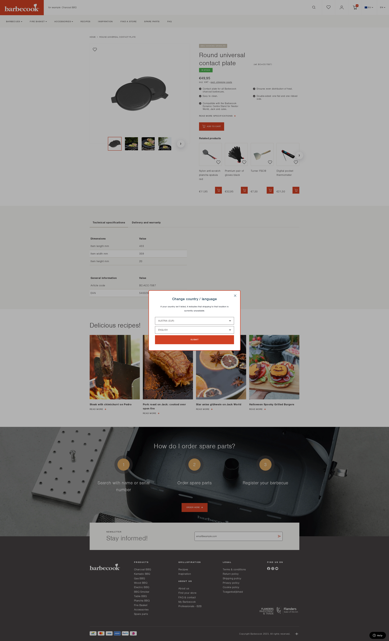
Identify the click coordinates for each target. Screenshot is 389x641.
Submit (195, 339)
